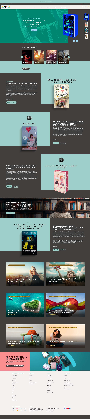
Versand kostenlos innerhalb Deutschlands (52, 408)
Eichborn (13, 383)
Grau (13, 385)
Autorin (62, 143)
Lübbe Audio (14, 387)
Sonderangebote (31, 383)
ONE (12, 392)
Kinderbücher (49, 385)
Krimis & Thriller (49, 375)
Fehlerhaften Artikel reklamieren (69, 385)
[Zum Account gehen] (84, 7)
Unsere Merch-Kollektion (33, 382)
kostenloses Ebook (11, 102)
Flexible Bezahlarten (49, 411)
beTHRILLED (14, 380)
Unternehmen (63, 7)
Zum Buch (34, 30)
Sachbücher (48, 383)
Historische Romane (50, 380)
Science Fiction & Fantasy (50, 382)
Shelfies (30, 380)
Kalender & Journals (50, 392)
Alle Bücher (26, 68)
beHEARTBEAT (14, 378)
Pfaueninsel (14, 395)
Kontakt (65, 375)
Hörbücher (31, 378)
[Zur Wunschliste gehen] (86, 7)
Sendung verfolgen (67, 382)
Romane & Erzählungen (50, 378)
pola (12, 397)
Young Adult (48, 387)
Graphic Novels (49, 390)
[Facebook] (64, 408)
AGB (65, 387)
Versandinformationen (67, 380)
